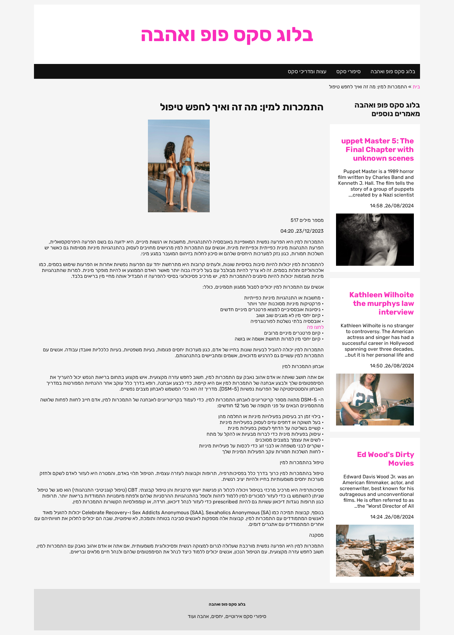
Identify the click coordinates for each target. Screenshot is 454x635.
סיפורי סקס (348, 71)
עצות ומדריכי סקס (307, 71)
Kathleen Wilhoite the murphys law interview (381, 303)
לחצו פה (315, 327)
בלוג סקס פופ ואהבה (227, 34)
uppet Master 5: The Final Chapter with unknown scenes (377, 150)
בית (416, 87)
